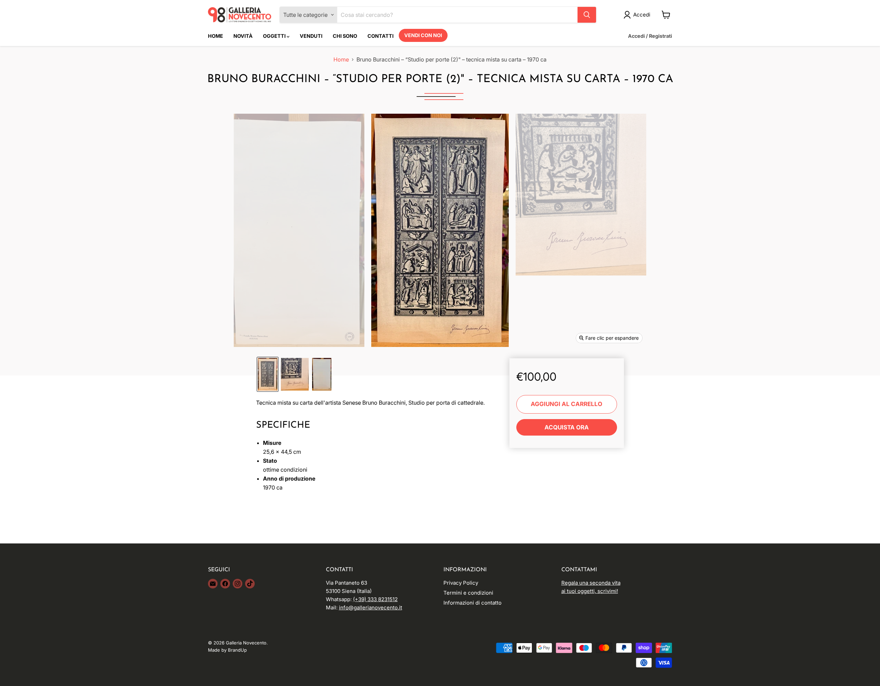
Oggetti (275, 36)
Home (215, 36)
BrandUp (237, 650)
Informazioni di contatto (472, 602)
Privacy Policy (460, 583)
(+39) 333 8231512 (375, 599)
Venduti (311, 36)
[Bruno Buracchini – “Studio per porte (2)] (267, 374)
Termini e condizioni (468, 592)
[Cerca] (587, 15)
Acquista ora (566, 427)
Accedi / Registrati (650, 36)
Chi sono (345, 36)
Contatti (380, 36)
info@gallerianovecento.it (370, 607)
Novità (243, 36)
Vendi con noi (423, 35)
